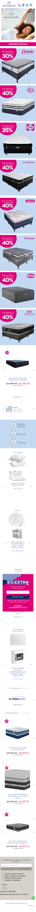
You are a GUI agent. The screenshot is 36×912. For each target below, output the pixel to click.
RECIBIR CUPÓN (18, 597)
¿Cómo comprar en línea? (14, 874)
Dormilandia (12, 903)
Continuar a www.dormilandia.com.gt (18, 606)
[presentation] (2, 369)
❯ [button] (32, 22)
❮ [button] (4, 22)
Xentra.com (31, 905)
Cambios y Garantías (12, 880)
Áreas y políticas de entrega (14, 876)
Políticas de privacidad (12, 878)
